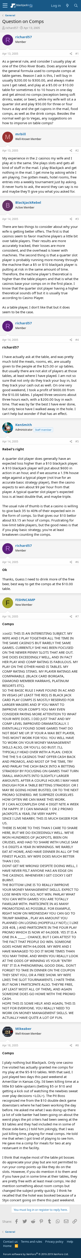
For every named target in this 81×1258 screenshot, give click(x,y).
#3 (77, 219)
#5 (77, 441)
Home (7, 1246)
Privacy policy (54, 1241)
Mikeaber (23, 1028)
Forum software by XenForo (36, 1254)
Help (70, 1241)
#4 (77, 340)
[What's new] (67, 5)
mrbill (20, 134)
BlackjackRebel (28, 202)
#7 (77, 616)
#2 (77, 150)
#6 (77, 562)
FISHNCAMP (25, 599)
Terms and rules (31, 1241)
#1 (77, 54)
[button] (5, 5)
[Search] (76, 5)
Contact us (10, 1241)
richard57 (11, 28)
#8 (77, 1045)
